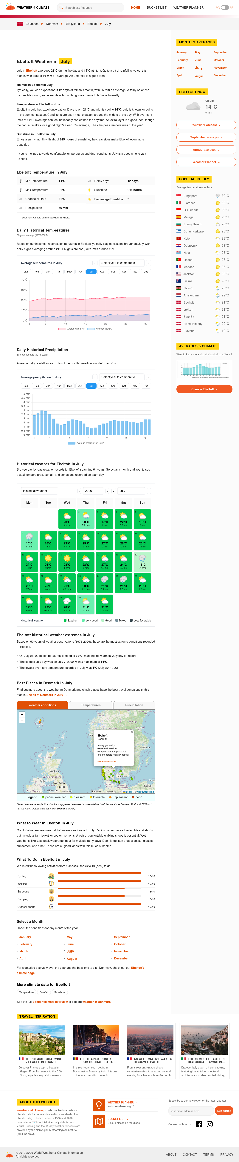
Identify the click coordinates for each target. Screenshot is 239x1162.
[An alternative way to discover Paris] (150, 1040)
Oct (124, 271)
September (122, 937)
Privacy (226, 1154)
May (69, 271)
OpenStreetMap (145, 791)
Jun (80, 271)
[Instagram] (210, 1124)
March (23, 951)
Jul (91, 271)
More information (106, 761)
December (121, 958)
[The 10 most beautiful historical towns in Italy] (204, 1040)
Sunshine (59, 992)
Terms (208, 1154)
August (72, 958)
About (171, 1154)
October (119, 944)
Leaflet (129, 791)
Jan (26, 271)
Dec (146, 271)
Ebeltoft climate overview (50, 1001)
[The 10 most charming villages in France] (42, 1040)
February (25, 944)
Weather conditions (42, 705)
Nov (135, 271)
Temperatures (91, 705)
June (70, 944)
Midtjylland (73, 24)
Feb (37, 271)
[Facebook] (199, 1124)
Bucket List (157, 7)
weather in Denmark (97, 1001)
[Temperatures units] (225, 7)
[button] (132, 778)
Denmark (52, 24)
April (22, 958)
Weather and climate (30, 1110)
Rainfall (44, 992)
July (108, 24)
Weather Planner (188, 7)
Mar (48, 271)
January (25, 937)
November (121, 951)
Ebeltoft (92, 24)
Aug (102, 271)
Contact (190, 1154)
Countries (32, 24)
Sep (113, 271)
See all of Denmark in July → (47, 695)
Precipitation (134, 705)
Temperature (26, 992)
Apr (58, 271)
